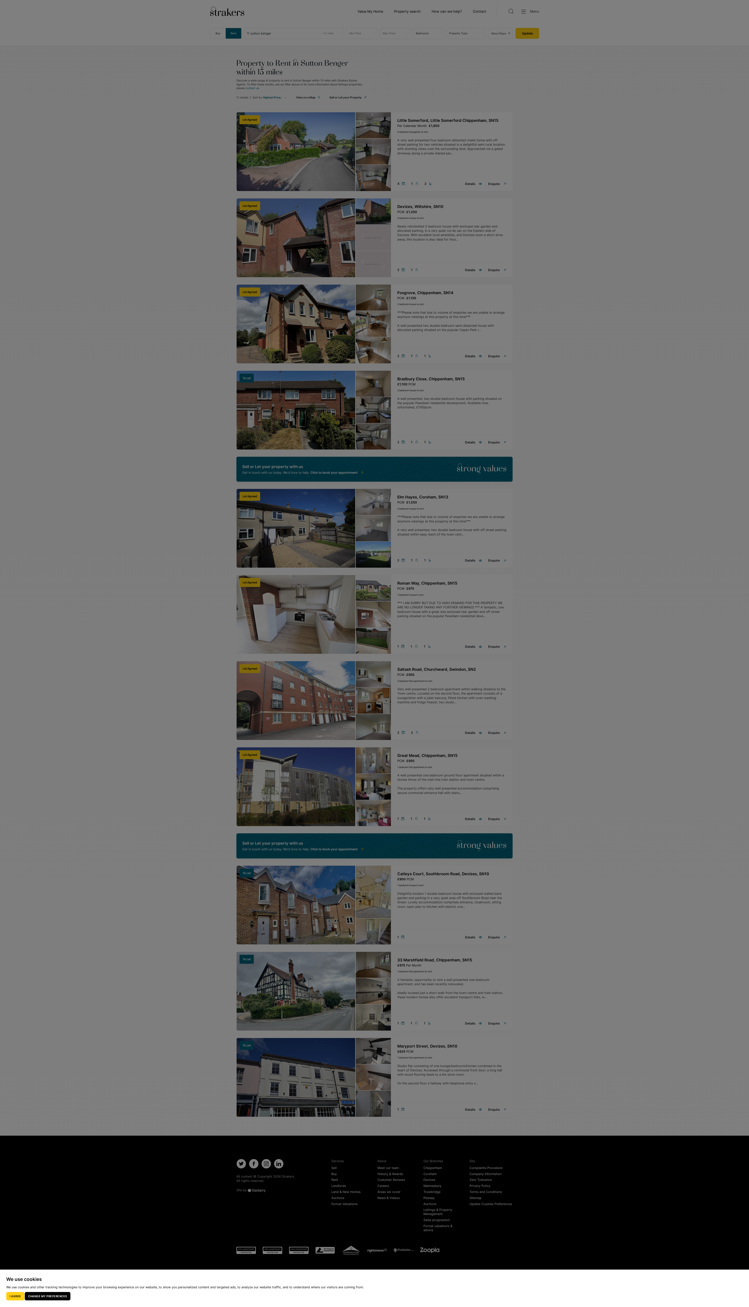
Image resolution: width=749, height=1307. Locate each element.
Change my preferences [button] (47, 1296)
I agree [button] (15, 1296)
